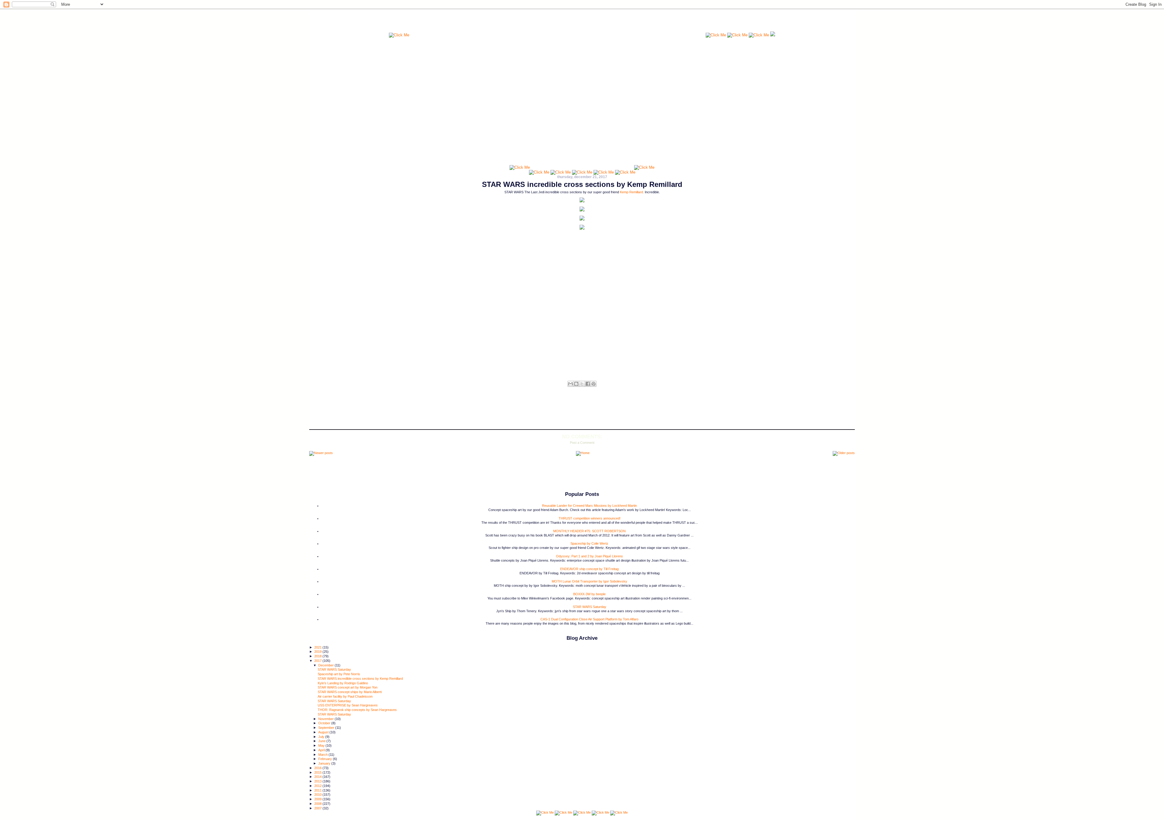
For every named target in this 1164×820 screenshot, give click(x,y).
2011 (318, 790)
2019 (318, 651)
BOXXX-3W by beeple (589, 594)
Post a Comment (582, 442)
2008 (318, 803)
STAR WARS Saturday (589, 607)
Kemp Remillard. (632, 192)
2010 (318, 794)
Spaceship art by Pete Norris (339, 674)
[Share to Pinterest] (593, 384)
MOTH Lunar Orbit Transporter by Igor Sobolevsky (589, 581)
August (323, 732)
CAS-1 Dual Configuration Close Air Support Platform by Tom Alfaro (589, 619)
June (322, 741)
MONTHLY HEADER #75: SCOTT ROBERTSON (589, 531)
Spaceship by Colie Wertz (589, 543)
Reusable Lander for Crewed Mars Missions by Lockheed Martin (589, 505)
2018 (318, 656)
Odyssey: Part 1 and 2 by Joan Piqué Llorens (589, 556)
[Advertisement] (557, 22)
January (324, 763)
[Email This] (570, 384)
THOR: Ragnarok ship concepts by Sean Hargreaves (357, 710)
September (326, 727)
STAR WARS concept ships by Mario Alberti (350, 692)
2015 (318, 772)
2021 (318, 647)
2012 (318, 786)
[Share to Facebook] (588, 384)
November (326, 719)
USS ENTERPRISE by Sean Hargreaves (348, 705)
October (324, 723)
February (325, 759)
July (321, 737)
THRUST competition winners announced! (589, 518)
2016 (318, 768)
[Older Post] (844, 453)
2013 (318, 781)
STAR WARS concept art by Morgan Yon (347, 687)
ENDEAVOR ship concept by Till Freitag (589, 569)
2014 (318, 777)
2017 (318, 660)
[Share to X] (582, 384)
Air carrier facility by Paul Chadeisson (345, 696)
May (322, 745)
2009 (318, 799)
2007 (318, 808)
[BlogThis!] (576, 384)
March (323, 754)
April (322, 750)
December (326, 665)
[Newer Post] (321, 453)
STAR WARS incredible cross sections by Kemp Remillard (582, 184)
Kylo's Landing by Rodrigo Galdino (343, 683)
